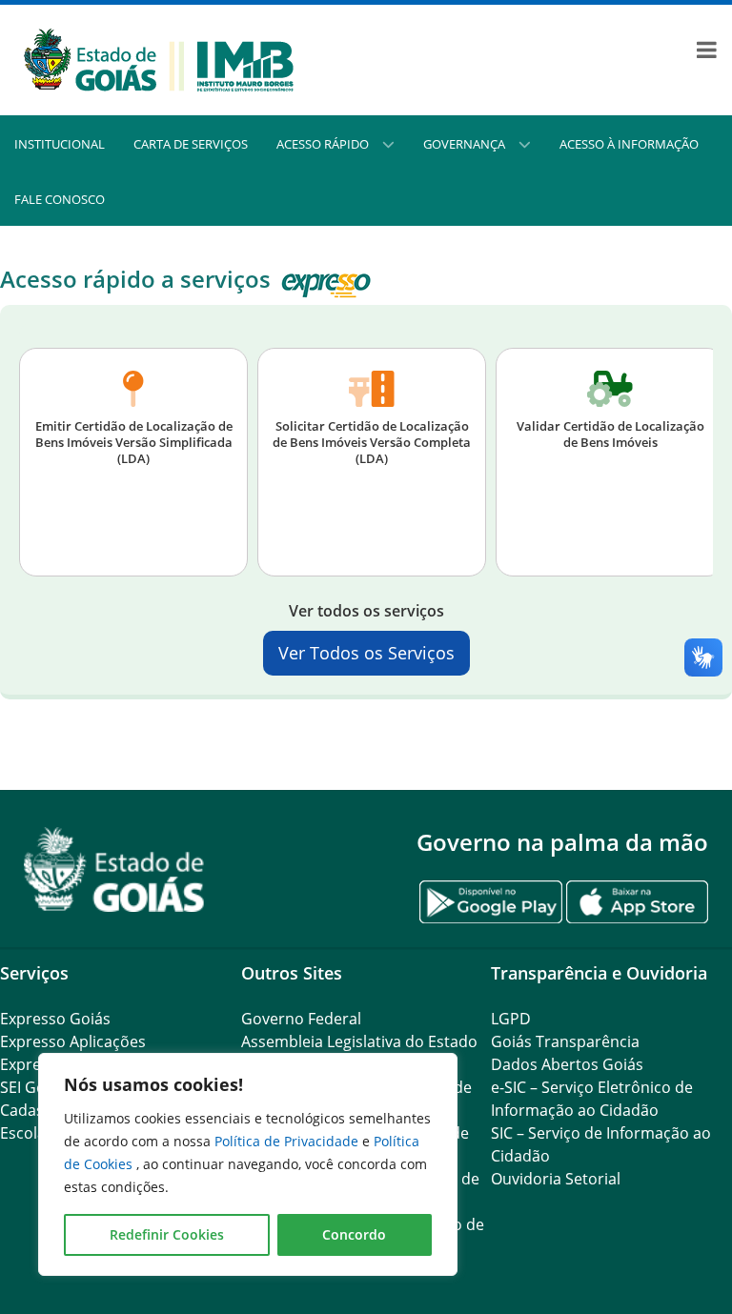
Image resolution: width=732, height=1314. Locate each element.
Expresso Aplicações (73, 1041)
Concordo (354, 1234)
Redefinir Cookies (167, 1234)
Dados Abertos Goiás (567, 1064)
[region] (248, 1164)
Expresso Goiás (55, 1018)
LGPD (511, 1018)
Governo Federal (301, 1018)
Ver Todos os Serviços (366, 652)
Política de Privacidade (288, 1141)
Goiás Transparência (565, 1041)
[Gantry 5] (114, 869)
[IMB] (159, 58)
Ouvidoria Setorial (555, 1178)
